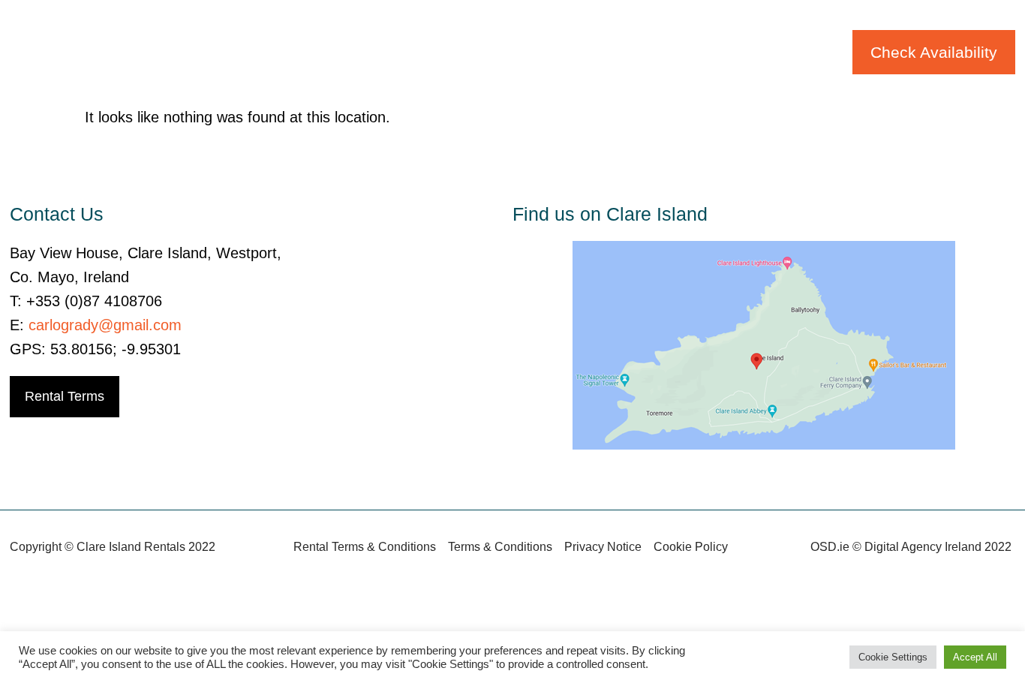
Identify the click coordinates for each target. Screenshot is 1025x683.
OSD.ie (829, 546)
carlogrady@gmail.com (105, 325)
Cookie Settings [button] (892, 657)
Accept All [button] (975, 657)
